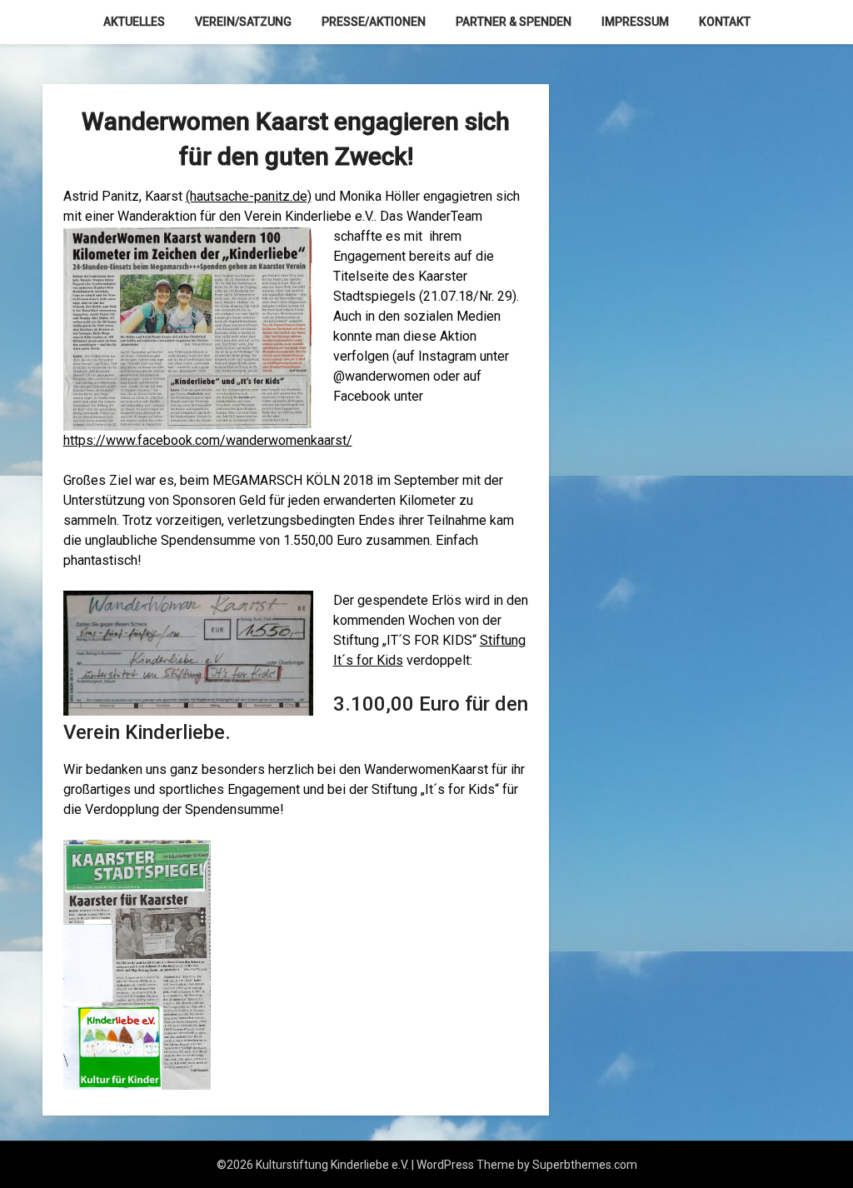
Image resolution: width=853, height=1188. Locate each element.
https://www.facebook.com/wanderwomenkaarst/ (207, 440)
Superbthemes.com (584, 1164)
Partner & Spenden (513, 21)
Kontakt (725, 21)
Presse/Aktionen (374, 21)
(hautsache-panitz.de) (249, 196)
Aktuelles (134, 21)
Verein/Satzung (243, 21)
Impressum (635, 21)
